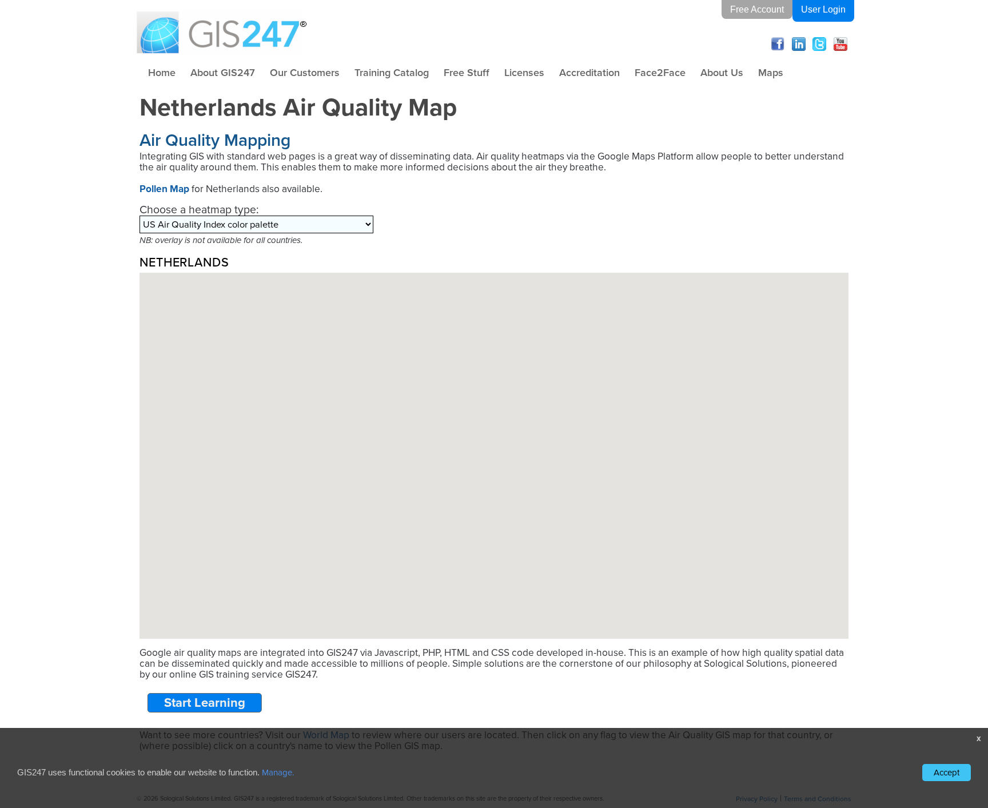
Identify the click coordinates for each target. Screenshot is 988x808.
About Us (721, 72)
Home (162, 72)
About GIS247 (222, 72)
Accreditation (589, 72)
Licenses (524, 72)
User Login (823, 9)
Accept (946, 772)
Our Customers (305, 72)
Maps (770, 72)
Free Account (757, 9)
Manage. (278, 772)
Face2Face (660, 72)
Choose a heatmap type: (199, 209)
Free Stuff (466, 72)
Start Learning (204, 702)
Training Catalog (391, 72)
